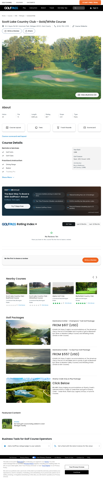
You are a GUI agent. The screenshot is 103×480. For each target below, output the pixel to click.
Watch (43, 8)
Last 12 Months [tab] (94, 224)
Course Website (81, 26)
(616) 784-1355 (63, 26)
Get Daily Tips (62, 8)
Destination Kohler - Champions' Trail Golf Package (73, 321)
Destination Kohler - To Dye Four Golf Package (71, 350)
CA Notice (58, 457)
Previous (93, 277)
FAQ (88, 457)
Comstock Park (31, 16)
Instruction (33, 8)
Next (96, 277)
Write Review (21, 305)
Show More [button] (7, 177)
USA (16, 16)
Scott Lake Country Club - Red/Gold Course (15, 297)
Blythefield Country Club (85, 296)
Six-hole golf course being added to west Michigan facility (29, 425)
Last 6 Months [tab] (82, 224)
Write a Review (90, 260)
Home (3, 16)
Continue (76, 472)
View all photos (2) (88, 95)
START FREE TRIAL (90, 2)
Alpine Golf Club (58, 296)
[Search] (76, 8)
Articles (16, 422)
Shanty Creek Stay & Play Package (67, 379)
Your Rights (46, 466)
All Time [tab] (69, 224)
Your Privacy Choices (43, 457)
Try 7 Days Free (17, 206)
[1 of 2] (51, 67)
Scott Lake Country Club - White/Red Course (38, 297)
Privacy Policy (24, 457)
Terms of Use (69, 457)
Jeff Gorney (77, 167)
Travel (51, 8)
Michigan (21, 16)
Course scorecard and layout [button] (14, 136)
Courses (10, 16)
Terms (46, 462)
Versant (20, 462)
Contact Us (80, 457)
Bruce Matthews (79, 165)
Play (24, 8)
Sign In (95, 8)
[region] (51, 469)
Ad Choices (13, 457)
